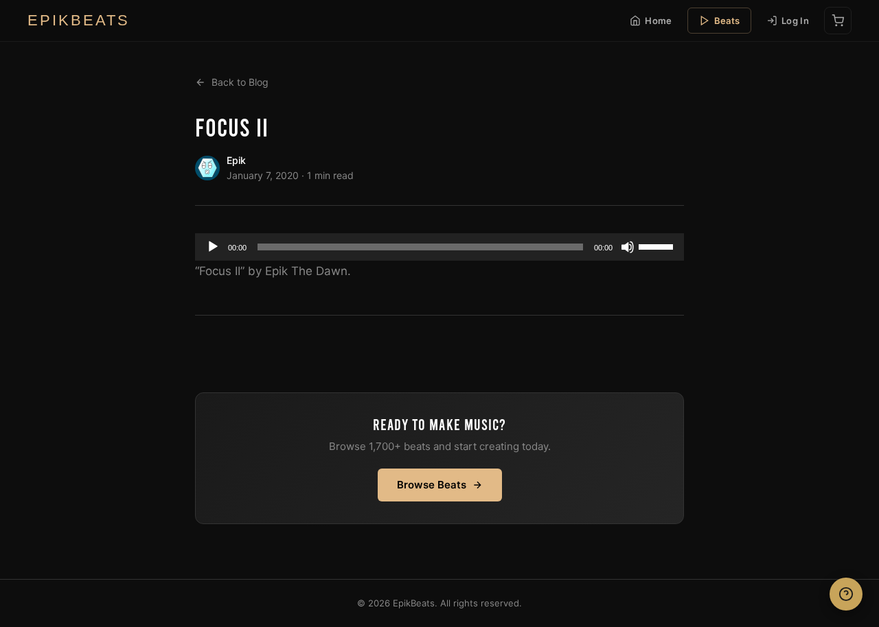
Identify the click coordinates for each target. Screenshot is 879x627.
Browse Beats (431, 484)
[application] (439, 247)
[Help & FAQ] (846, 594)
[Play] (213, 247)
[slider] (658, 245)
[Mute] (628, 247)
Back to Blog (240, 82)
